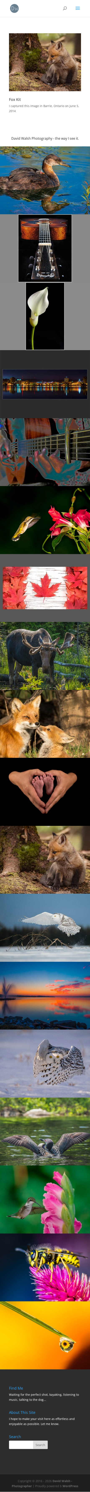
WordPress (70, 1486)
